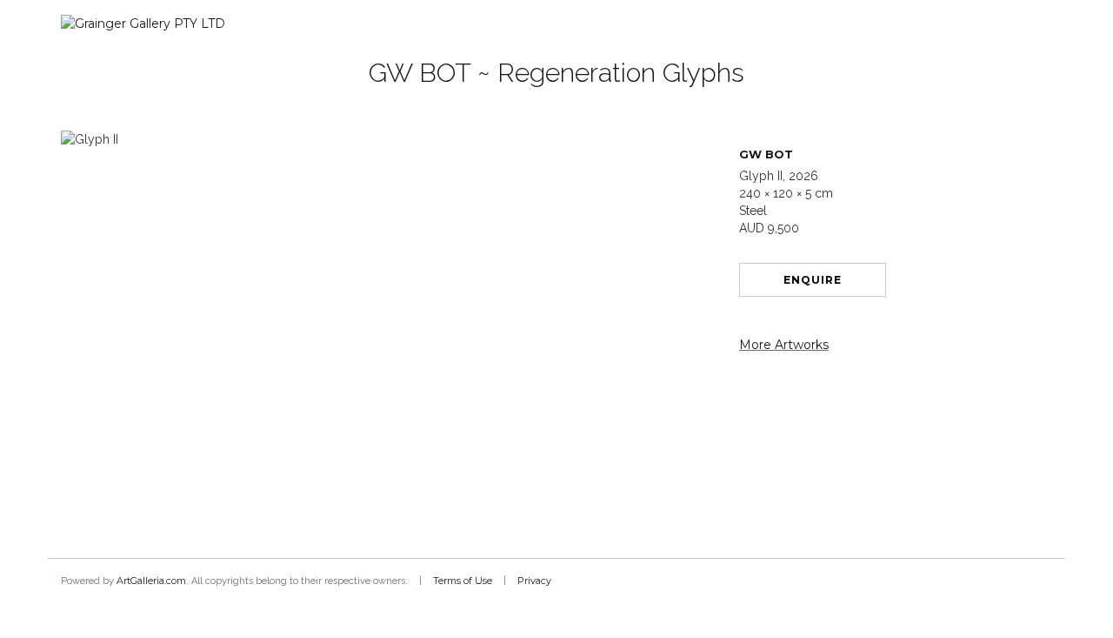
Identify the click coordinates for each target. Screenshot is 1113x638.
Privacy (534, 580)
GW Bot (766, 154)
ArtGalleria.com (151, 580)
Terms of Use (462, 580)
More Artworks (784, 345)
